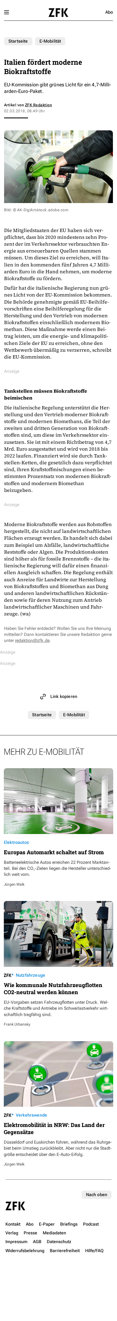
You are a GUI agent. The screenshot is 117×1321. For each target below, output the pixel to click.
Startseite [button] (58, 12)
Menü (6, 12)
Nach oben (96, 1194)
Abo (109, 12)
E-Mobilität (50, 41)
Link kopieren (63, 696)
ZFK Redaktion (38, 105)
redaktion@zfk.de (32, 640)
